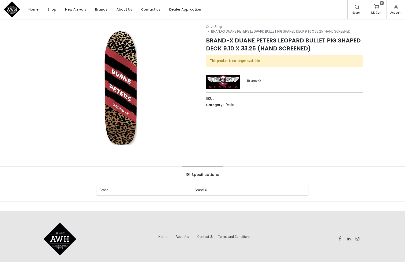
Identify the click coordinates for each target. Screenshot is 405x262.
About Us (182, 237)
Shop (218, 27)
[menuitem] (33, 9)
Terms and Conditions (234, 237)
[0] (376, 7)
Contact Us (205, 237)
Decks (230, 105)
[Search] (357, 7)
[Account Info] (395, 7)
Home (162, 237)
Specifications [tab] (205, 174)
